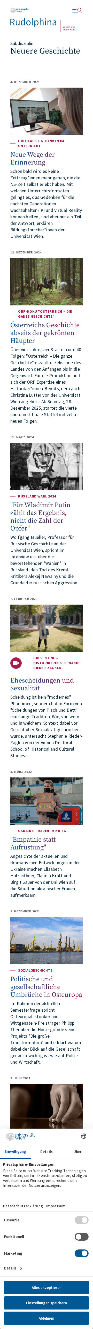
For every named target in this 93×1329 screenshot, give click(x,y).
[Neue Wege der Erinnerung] (46, 111)
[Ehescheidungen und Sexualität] (46, 628)
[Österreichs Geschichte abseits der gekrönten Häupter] (46, 281)
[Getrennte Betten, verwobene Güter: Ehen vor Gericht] (46, 1107)
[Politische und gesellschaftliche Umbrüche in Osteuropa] (46, 940)
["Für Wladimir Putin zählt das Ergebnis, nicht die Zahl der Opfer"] (46, 466)
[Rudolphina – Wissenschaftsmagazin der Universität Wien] (42, 20)
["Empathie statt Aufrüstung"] (46, 801)
